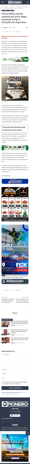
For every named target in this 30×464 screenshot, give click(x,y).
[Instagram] (15, 411)
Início (3, 7)
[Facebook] (3, 31)
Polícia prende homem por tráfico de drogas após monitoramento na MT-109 (19, 339)
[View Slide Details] (15, 147)
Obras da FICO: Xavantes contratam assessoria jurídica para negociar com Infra (19, 331)
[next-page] (5, 346)
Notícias (6, 7)
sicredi (21, 277)
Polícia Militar (15, 277)
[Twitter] (6, 31)
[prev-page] (2, 346)
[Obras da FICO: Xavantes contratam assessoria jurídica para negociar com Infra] (6, 332)
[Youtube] (18, 411)
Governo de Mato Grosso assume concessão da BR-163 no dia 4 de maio (22, 300)
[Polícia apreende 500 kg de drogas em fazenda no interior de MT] (15, 128)
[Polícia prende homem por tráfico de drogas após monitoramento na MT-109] (6, 340)
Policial (12, 10)
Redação (5, 27)
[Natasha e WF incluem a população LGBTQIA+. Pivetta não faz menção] (6, 324)
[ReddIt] (20, 31)
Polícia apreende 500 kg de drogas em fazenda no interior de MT (7, 300)
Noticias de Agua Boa (23, 275)
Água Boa (5, 53)
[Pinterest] (10, 31)
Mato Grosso (14, 275)
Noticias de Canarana (6, 277)
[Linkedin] (17, 31)
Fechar (27, 433)
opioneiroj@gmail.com (7, 418)
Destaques (11, 7)
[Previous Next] (15, 448)
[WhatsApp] (13, 31)
